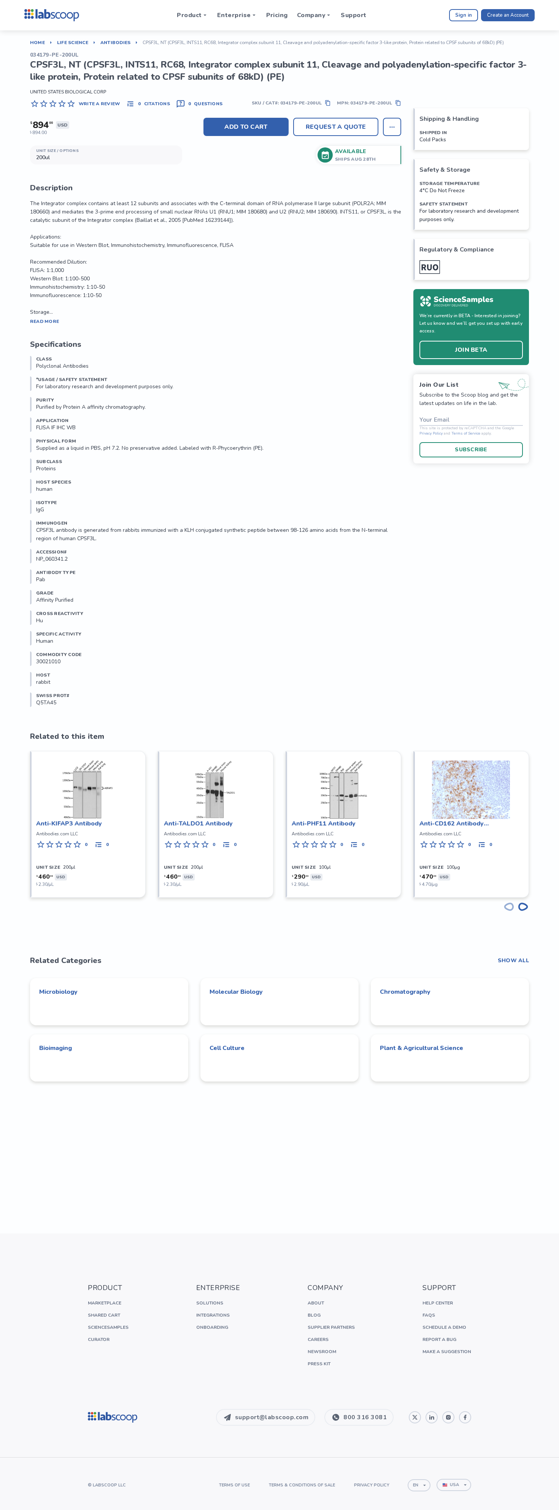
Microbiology (58, 992)
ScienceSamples (108, 1327)
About (316, 1303)
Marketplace (104, 1303)
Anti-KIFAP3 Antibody (69, 823)
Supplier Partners (331, 1327)
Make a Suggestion (446, 1352)
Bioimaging (55, 1048)
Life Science (72, 43)
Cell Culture (227, 1048)
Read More (44, 321)
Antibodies (115, 43)
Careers (318, 1339)
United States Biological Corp (68, 92)
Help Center (437, 1303)
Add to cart (246, 127)
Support (353, 15)
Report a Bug (439, 1339)
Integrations (213, 1315)
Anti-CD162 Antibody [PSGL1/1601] (451, 823)
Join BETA (471, 350)
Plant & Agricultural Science (421, 1048)
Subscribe (471, 449)
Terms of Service (465, 433)
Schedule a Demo (444, 1327)
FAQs (428, 1315)
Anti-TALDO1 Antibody (198, 823)
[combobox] (419, 1485)
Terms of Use (234, 1485)
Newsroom (322, 1352)
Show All (513, 960)
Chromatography (405, 992)
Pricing (277, 15)
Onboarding (212, 1327)
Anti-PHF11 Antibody (324, 823)
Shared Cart (104, 1315)
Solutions (209, 1303)
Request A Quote (336, 127)
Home (37, 43)
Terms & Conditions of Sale (302, 1485)
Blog (314, 1315)
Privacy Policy (431, 433)
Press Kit (319, 1364)
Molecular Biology (236, 992)
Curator (99, 1339)
